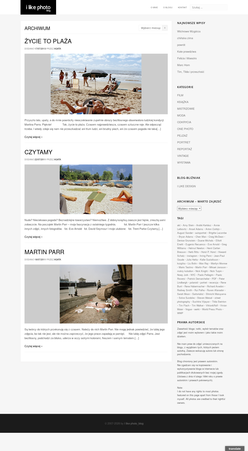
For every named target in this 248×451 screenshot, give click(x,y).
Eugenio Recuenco (195, 244)
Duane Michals (205, 240)
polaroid (194, 282)
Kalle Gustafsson (209, 259)
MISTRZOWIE (186, 108)
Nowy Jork (182, 275)
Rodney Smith (184, 290)
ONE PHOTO (185, 129)
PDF (214, 278)
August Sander (185, 233)
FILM (180, 95)
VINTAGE (183, 156)
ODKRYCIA (184, 122)
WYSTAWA (183, 162)
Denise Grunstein (186, 240)
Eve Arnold (213, 244)
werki (197, 309)
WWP (180, 313)
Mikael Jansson (217, 267)
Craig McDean (216, 236)
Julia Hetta (192, 259)
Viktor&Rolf (212, 305)
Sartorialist (198, 294)
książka (181, 263)
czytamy (38, 152)
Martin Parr (44, 251)
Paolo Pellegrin (206, 275)
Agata (57, 48)
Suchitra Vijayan (201, 301)
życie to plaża (48, 41)
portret (203, 282)
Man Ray (204, 263)
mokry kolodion (185, 271)
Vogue (188, 309)
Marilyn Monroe (219, 263)
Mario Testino (186, 267)
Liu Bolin (192, 263)
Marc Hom (183, 65)
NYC (193, 275)
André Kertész (203, 225)
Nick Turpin (216, 271)
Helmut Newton (196, 248)
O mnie (154, 7)
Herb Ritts (193, 252)
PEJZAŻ (182, 135)
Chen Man (201, 236)
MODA (181, 115)
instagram (192, 255)
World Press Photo (212, 309)
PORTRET (183, 142)
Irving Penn (206, 255)
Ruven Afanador (215, 290)
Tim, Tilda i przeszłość (190, 71)
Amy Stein (188, 225)
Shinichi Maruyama (216, 294)
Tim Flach (184, 305)
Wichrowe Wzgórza (188, 31)
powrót (181, 45)
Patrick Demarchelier (199, 278)
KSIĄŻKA (182, 102)
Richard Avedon (215, 286)
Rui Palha (199, 290)
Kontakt (182, 7)
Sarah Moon (183, 294)
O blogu (167, 7)
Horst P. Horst (208, 252)
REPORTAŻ (184, 149)
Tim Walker (198, 305)
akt (178, 225)
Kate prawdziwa (186, 51)
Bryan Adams (186, 236)
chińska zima (185, 38)
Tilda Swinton (219, 301)
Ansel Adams (196, 229)
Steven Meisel (204, 297)
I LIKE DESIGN (186, 186)
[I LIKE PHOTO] (38, 4)
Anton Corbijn (213, 229)
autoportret (200, 233)
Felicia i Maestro (187, 58)
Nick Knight (202, 271)
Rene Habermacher (194, 286)
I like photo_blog (133, 423)
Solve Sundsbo (187, 297)
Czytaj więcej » (33, 137)
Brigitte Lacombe (218, 233)
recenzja (213, 282)
